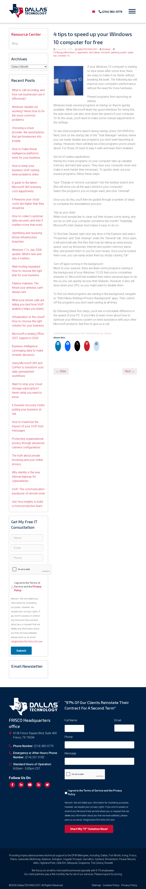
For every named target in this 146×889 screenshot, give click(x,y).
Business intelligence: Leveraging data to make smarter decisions (27, 351)
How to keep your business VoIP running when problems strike (25, 170)
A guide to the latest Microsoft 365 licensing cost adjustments (26, 187)
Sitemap (96, 885)
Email (117, 720)
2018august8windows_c (65, 52)
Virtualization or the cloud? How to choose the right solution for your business (28, 321)
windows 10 (63, 55)
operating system (119, 52)
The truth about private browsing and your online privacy (27, 460)
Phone (69, 737)
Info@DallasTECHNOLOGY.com (27, 641)
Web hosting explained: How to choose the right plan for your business (27, 271)
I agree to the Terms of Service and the (27, 586)
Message (70, 753)
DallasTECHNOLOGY (87, 49)
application (83, 52)
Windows (106, 49)
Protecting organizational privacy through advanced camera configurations (28, 443)
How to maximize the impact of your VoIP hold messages (27, 426)
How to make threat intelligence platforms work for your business (26, 153)
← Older (61, 371)
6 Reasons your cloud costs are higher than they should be (28, 204)
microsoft (105, 52)
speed (130, 52)
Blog (15, 43)
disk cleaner (94, 52)
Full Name (71, 720)
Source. (108, 333)
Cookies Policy (111, 885)
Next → (129, 371)
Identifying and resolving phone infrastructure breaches (27, 237)
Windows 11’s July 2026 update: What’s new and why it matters (27, 254)
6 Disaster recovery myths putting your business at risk (28, 409)
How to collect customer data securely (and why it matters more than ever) (27, 220)
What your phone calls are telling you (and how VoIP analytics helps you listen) (28, 304)
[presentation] (31, 569)
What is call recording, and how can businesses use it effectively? (28, 94)
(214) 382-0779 (111, 11)
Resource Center (26, 34)
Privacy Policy (129, 885)
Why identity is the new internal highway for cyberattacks (26, 477)
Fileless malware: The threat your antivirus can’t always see (27, 288)
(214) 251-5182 (34, 757)
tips (55, 55)
